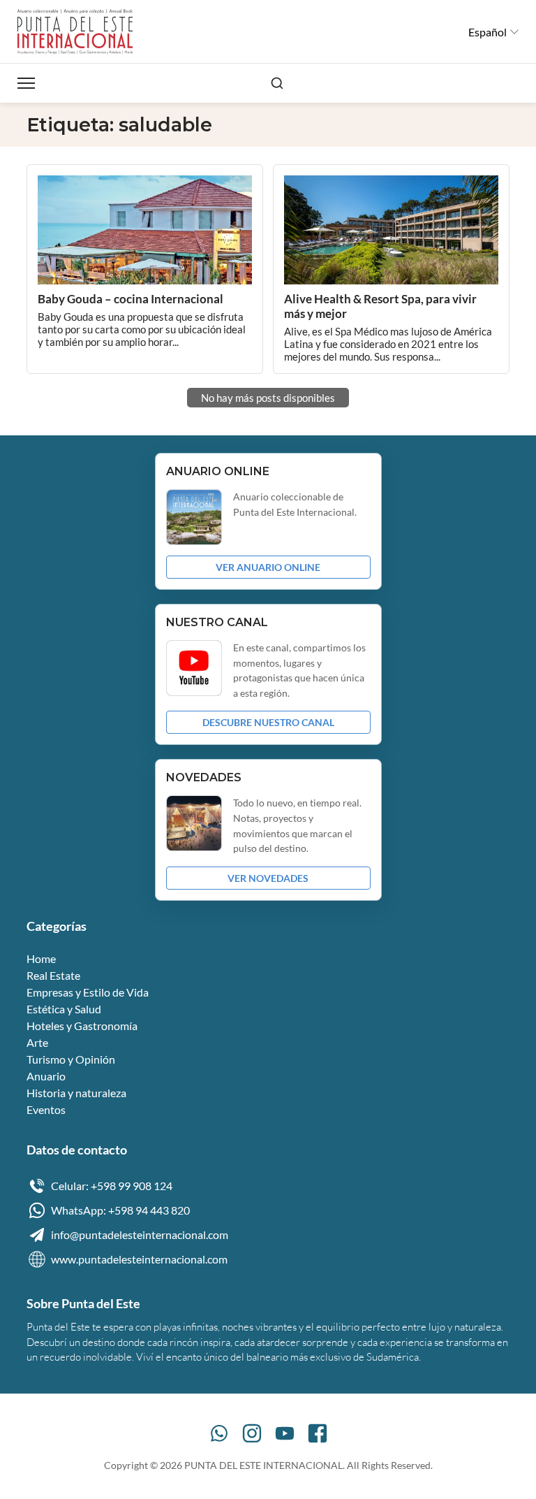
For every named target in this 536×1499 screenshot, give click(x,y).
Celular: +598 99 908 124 (111, 1185)
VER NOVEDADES (268, 878)
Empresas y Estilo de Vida (88, 992)
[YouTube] (285, 1433)
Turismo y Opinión (71, 1059)
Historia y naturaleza (76, 1092)
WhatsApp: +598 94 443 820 (120, 1210)
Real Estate (53, 975)
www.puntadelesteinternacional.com (139, 1259)
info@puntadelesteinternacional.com (139, 1234)
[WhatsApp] (219, 1433)
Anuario (46, 1075)
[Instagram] (252, 1433)
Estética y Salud (64, 1008)
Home (41, 958)
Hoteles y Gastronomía (82, 1025)
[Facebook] (317, 1433)
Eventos (46, 1109)
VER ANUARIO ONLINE (268, 567)
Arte (37, 1042)
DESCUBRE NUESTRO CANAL (268, 722)
